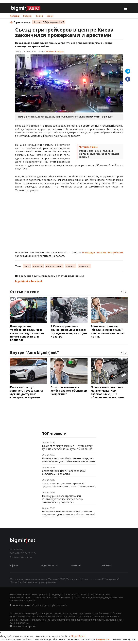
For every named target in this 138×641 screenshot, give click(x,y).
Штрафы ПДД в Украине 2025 (49, 22)
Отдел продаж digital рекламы (49, 605)
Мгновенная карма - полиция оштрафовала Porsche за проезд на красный (99, 153)
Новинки (27, 15)
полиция (37, 266)
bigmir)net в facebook (29, 281)
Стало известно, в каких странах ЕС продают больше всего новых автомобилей (68, 485)
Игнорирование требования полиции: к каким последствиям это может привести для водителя (27, 333)
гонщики (70, 266)
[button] (122, 292)
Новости (76, 565)
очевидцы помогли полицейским (102, 252)
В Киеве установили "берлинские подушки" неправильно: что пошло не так (108, 331)
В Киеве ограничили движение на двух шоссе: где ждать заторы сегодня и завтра (68, 331)
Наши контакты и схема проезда (28, 594)
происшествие (54, 266)
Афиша (14, 565)
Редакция (56, 594)
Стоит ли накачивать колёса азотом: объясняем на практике (68, 390)
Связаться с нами (76, 594)
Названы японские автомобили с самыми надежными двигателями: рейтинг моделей (68, 513)
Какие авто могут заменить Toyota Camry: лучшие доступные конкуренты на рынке (26, 392)
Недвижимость (49, 565)
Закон (50, 15)
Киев (26, 266)
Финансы (106, 565)
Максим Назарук (55, 51)
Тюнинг (39, 15)
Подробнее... (79, 636)
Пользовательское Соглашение (52, 597)
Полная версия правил (23, 626)
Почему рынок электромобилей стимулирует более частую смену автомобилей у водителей (62, 499)
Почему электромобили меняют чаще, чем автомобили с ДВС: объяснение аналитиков (107, 392)
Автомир (15, 15)
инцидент (84, 266)
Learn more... (103, 639)
